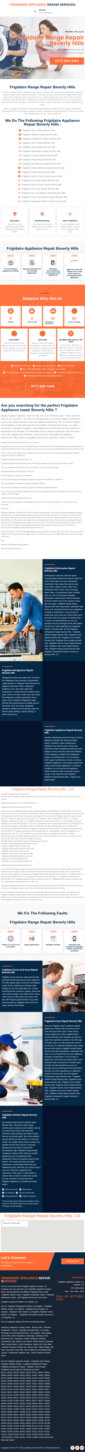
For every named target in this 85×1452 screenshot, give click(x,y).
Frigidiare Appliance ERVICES (25, 1279)
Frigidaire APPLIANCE (42, 4)
